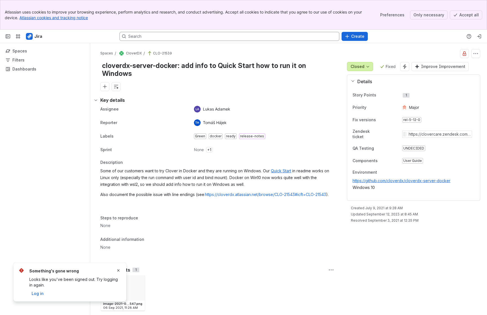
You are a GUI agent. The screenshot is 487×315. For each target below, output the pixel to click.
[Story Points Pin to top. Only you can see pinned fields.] (388, 95)
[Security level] (464, 53)
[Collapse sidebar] (7, 36)
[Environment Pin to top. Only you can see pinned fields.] (381, 172)
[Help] (468, 36)
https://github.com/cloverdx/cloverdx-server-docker (401, 180)
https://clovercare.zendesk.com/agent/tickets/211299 (439, 134)
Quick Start (281, 170)
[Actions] (475, 53)
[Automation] (404, 66)
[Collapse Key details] (95, 100)
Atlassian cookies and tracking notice (53, 17)
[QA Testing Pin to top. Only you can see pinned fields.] (378, 148)
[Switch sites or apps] (18, 36)
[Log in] (479, 36)
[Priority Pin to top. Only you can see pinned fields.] (379, 107)
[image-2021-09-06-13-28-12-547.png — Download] (139, 281)
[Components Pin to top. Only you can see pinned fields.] (382, 160)
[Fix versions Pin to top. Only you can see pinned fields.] (380, 120)
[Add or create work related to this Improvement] (104, 86)
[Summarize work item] (116, 86)
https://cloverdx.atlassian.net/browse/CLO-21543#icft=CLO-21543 (265, 194)
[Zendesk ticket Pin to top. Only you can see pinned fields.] (393, 134)
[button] (411, 81)
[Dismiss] (118, 270)
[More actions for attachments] (331, 269)
